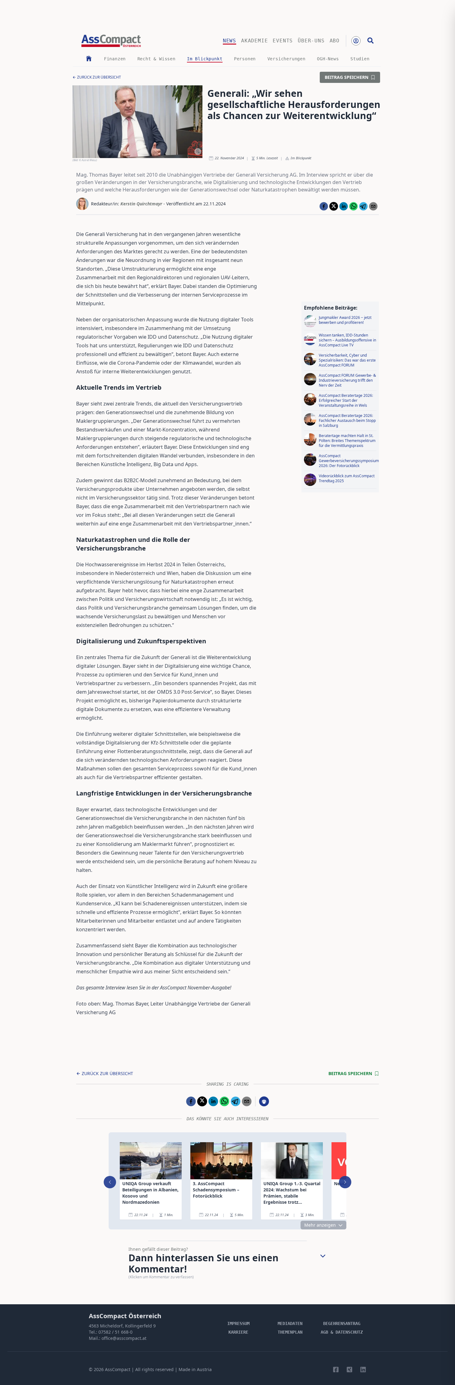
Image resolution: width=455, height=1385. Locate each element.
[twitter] (333, 206)
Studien (360, 58)
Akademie (254, 41)
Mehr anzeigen (320, 1225)
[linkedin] (343, 206)
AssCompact (117, 1369)
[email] (373, 206)
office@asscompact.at (124, 1338)
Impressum (238, 1323)
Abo (335, 41)
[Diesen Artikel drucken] (264, 1101)
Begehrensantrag (341, 1323)
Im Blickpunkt (204, 58)
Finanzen (115, 58)
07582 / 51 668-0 (115, 1332)
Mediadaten (290, 1323)
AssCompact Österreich (125, 1316)
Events (283, 41)
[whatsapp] (353, 206)
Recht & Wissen (156, 58)
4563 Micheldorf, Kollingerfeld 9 (122, 1326)
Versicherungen (286, 58)
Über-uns (311, 41)
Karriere (238, 1332)
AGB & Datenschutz (342, 1332)
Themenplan (290, 1332)
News (229, 41)
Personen (245, 58)
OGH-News (328, 58)
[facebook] (323, 206)
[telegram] (363, 206)
